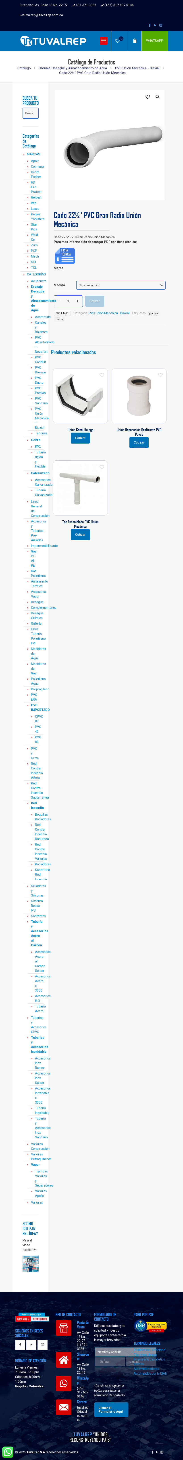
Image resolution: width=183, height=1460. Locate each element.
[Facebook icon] (149, 25)
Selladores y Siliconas (35, 890)
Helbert (35, 197)
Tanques (37, 433)
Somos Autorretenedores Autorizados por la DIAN (150, 1368)
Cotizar (94, 301)
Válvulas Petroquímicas (35, 1156)
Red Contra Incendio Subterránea (35, 790)
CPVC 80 (37, 719)
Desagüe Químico (35, 615)
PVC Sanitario (37, 401)
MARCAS (33, 154)
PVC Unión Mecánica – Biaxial (37, 418)
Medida (59, 285)
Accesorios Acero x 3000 (37, 983)
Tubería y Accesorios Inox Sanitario (37, 1128)
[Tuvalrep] (53, 41)
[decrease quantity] (59, 301)
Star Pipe (34, 227)
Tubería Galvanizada (37, 492)
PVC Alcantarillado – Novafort (37, 344)
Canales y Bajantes (37, 327)
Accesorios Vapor (35, 594)
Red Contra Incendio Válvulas (37, 851)
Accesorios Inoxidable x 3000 (37, 1095)
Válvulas (35, 1202)
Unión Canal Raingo (80, 429)
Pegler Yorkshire (35, 216)
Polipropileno (35, 689)
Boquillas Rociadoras (37, 817)
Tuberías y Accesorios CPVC (35, 1025)
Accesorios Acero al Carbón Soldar (37, 961)
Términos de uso (145, 1354)
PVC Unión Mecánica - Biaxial (137, 68)
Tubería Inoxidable (37, 1110)
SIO (33, 262)
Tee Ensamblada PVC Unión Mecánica (80, 524)
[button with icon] (20, 1345)
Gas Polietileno (35, 573)
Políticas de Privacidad (149, 1350)
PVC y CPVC (35, 753)
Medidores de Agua (35, 653)
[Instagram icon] (160, 25)
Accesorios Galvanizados (37, 482)
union (59, 319)
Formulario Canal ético (149, 1359)
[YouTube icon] (155, 25)
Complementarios (35, 607)
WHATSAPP (154, 41)
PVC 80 (37, 739)
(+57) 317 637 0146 (119, 5)
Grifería (35, 623)
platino (153, 313)
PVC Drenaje (37, 370)
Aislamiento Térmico (35, 584)
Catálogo (24, 68)
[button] (157, 96)
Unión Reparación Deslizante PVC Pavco (139, 432)
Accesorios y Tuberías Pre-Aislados (35, 531)
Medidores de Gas (35, 668)
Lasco (35, 208)
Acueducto (35, 281)
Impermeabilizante (35, 546)
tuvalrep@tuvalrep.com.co (43, 15)
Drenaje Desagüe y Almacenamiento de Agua (73, 68)
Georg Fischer (35, 174)
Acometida (37, 317)
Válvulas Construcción (35, 1146)
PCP (34, 251)
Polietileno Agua (35, 681)
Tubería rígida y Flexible (37, 459)
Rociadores (37, 864)
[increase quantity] (78, 301)
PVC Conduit (37, 359)
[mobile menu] (103, 41)
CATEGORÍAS (33, 274)
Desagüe (35, 602)
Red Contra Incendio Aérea (35, 771)
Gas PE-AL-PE (33, 558)
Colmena (35, 166)
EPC (37, 446)
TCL (34, 267)
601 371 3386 (86, 5)
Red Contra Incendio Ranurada (37, 832)
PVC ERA (34, 697)
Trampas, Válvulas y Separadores (37, 1178)
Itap (33, 203)
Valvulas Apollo (37, 1193)
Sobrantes (35, 916)
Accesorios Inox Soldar (37, 1078)
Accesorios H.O (37, 998)
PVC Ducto (37, 380)
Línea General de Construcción (35, 509)
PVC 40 (37, 729)
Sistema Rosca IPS (35, 905)
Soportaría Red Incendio (37, 874)
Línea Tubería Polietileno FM (35, 636)
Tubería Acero (37, 1009)
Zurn (34, 245)
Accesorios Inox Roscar (37, 1063)
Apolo (35, 161)
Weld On (34, 237)
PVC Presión (37, 390)
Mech (35, 256)
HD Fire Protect (35, 187)
